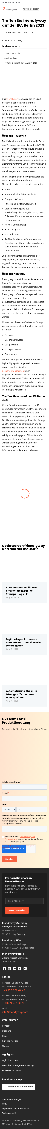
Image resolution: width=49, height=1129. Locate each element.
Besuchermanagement (13, 370)
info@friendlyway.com (15, 1012)
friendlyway (12, 98)
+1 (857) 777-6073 (13, 1003)
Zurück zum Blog (13, 40)
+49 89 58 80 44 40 (11, 2)
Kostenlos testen (31, 9)
